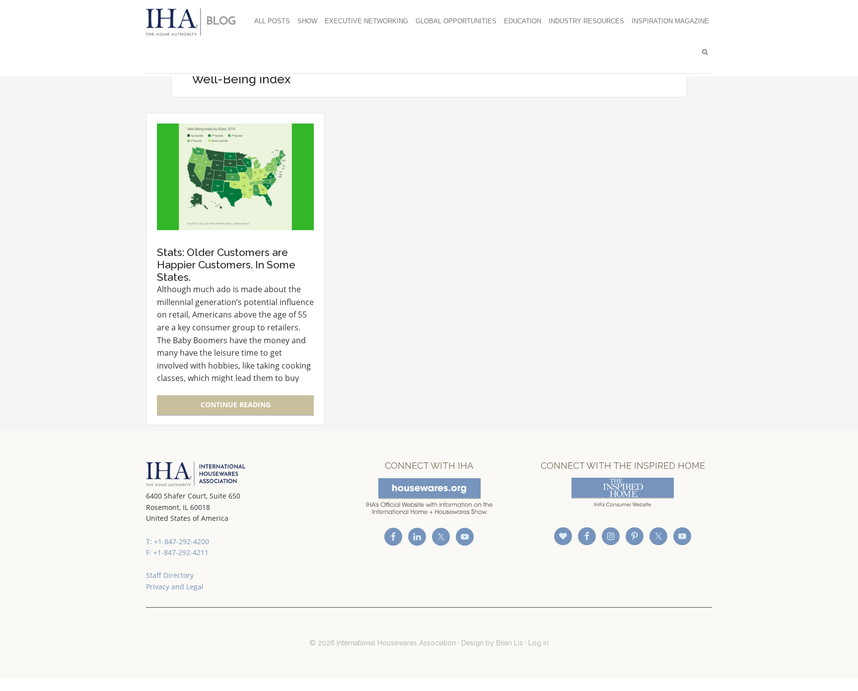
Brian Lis (509, 643)
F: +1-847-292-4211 (177, 552)
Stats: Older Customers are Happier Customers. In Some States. (226, 264)
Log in (538, 643)
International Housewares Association (195, 22)
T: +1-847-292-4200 (177, 541)
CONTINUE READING (236, 404)
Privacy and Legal (175, 586)
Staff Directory (170, 575)
